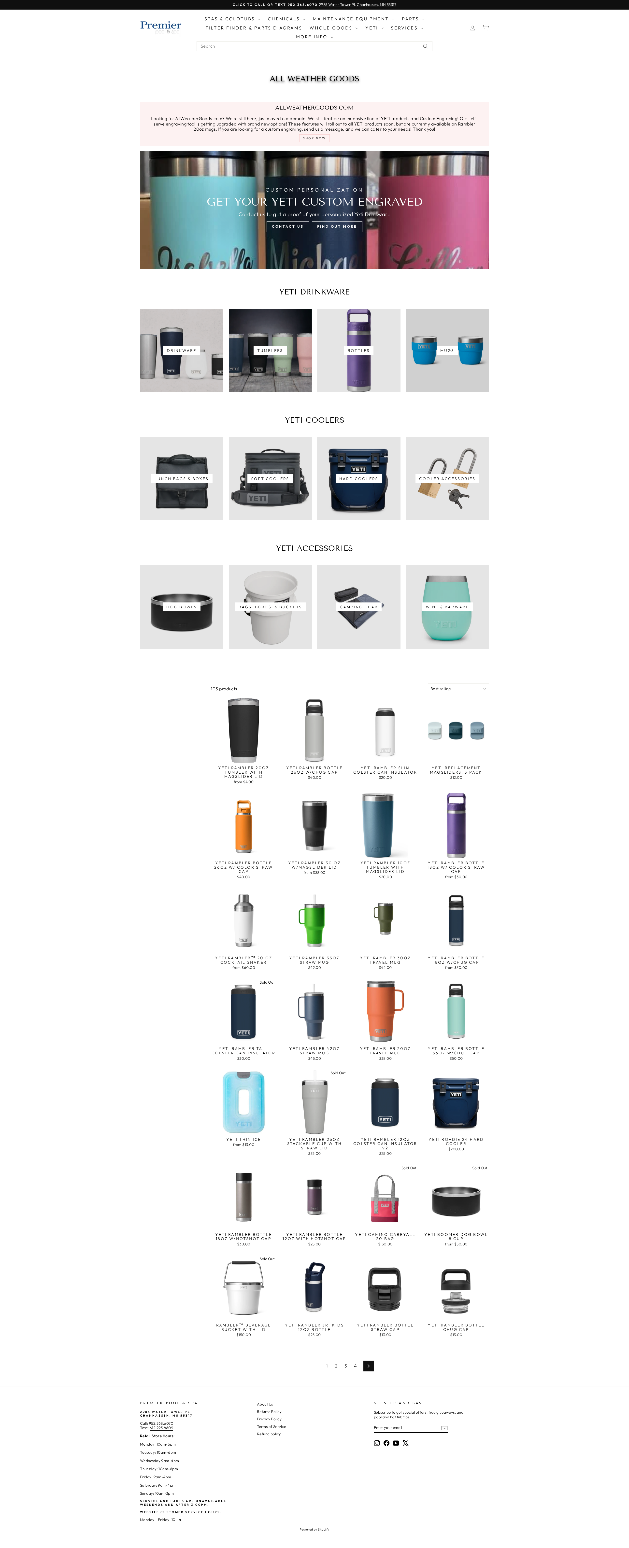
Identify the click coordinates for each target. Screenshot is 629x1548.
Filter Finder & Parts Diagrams (254, 28)
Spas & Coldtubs (230, 19)
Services (405, 28)
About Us (265, 1404)
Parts (411, 19)
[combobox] (314, 46)
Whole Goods (332, 28)
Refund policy (269, 1434)
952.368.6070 (161, 1423)
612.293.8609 (161, 1427)
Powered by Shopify (314, 1529)
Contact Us (288, 226)
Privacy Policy (269, 1419)
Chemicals (285, 19)
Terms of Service (271, 1426)
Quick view (243, 757)
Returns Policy (269, 1411)
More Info (312, 37)
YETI (372, 28)
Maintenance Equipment (352, 19)
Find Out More (337, 226)
